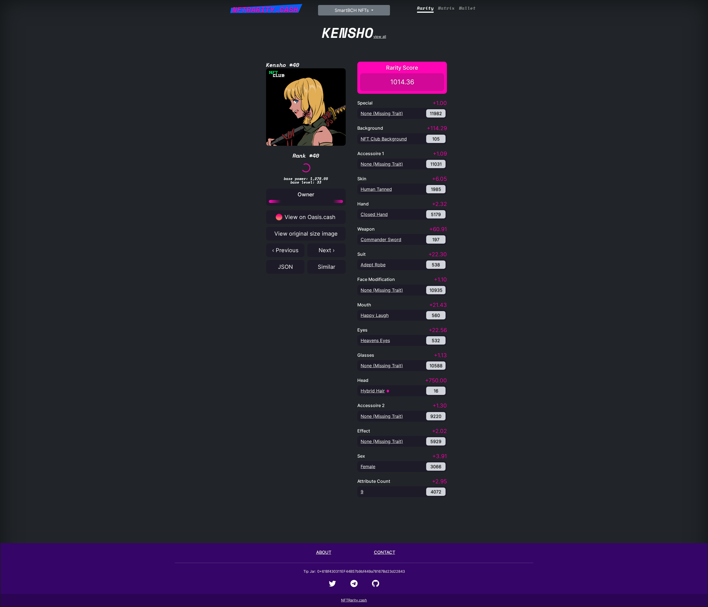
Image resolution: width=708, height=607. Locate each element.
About (323, 552)
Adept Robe (373, 264)
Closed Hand (374, 214)
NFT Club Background (384, 139)
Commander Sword (381, 239)
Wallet (467, 8)
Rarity (425, 8)
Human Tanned (376, 189)
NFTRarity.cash (354, 600)
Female (368, 466)
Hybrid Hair (373, 391)
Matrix (446, 8)
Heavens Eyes (375, 340)
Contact (384, 552)
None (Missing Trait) (382, 113)
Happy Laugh (375, 315)
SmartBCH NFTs (352, 10)
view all (354, 32)
